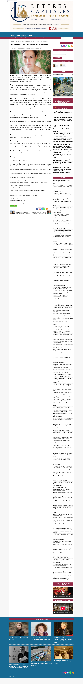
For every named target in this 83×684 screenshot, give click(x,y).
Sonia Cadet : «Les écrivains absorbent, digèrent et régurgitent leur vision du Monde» (40, 639)
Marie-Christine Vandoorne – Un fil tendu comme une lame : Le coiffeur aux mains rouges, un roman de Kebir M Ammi (62, 449)
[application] (63, 592)
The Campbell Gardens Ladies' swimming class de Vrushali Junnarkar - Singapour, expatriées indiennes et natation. (62, 135)
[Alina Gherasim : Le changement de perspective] (19, 629)
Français (10, 0)
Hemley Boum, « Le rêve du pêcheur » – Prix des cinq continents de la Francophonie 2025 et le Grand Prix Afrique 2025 (62, 415)
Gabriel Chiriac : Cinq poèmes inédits (60, 487)
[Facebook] (37, 209)
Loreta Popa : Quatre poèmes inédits (60, 260)
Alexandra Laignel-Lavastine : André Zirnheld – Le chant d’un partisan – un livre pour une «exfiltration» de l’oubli (62, 484)
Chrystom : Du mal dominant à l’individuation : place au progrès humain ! (63, 661)
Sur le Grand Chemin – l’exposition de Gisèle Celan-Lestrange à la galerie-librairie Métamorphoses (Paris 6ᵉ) (61, 268)
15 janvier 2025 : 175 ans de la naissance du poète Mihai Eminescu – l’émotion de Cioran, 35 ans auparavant (63, 549)
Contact (31, 35)
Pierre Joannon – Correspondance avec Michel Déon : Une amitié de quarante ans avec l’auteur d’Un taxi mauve (62, 497)
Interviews (39, 32)
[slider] (62, 596)
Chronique (31, 32)
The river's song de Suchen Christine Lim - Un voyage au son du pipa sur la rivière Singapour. (62, 156)
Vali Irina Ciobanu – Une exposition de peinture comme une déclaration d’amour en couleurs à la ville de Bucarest (62, 572)
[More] (47, 209)
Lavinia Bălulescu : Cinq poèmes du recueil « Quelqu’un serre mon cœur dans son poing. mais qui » (62, 254)
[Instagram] (40, 209)
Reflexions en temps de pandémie (24, 48)
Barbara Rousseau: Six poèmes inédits (60, 367)
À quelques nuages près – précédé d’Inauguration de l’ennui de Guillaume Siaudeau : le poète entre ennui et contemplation (62, 292)
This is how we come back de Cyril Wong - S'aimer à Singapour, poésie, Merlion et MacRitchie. (62, 130)
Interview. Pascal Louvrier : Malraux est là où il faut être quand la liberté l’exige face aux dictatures (62, 323)
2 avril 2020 (14, 48)
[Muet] (69, 596)
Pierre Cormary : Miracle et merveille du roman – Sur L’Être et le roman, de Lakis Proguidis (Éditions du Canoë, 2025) (63, 245)
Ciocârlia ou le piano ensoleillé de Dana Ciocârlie (62, 302)
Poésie (25, 32)
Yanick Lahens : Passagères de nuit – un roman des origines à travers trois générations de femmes (62, 404)
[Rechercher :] (67, 37)
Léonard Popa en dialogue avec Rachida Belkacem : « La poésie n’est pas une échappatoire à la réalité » (61, 216)
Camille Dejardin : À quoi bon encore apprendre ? (62, 376)
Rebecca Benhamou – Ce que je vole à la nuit (62, 374)
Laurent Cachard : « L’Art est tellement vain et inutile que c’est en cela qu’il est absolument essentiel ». (19, 666)
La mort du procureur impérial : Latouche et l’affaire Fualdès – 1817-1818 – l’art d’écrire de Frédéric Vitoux (62, 472)
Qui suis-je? (18, 32)
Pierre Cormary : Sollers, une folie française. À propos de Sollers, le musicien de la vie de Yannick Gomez (63, 318)
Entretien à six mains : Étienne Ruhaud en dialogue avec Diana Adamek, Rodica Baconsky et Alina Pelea (63, 420)
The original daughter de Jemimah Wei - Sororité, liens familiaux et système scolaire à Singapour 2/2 (62, 112)
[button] (62, 592)
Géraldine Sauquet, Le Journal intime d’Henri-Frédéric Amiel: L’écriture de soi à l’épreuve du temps (62, 182)
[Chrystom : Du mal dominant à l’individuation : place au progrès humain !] (64, 652)
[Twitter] (42, 209)
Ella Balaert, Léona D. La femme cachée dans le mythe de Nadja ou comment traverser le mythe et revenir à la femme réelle (62, 272)
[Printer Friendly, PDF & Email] (13, 205)
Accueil (11, 32)
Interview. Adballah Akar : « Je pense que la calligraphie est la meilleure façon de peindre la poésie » (62, 459)
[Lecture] (54, 596)
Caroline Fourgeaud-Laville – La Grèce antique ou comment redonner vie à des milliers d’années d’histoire (62, 389)
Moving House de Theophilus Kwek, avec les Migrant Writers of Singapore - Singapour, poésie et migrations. (62, 151)
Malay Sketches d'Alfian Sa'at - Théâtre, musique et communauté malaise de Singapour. (62, 125)
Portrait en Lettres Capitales (51, 32)
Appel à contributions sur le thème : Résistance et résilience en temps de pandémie (41, 663)
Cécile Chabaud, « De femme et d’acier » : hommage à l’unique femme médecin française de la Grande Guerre (63, 561)
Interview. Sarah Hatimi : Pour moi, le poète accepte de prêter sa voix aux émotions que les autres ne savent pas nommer (62, 195)
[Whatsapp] (44, 209)
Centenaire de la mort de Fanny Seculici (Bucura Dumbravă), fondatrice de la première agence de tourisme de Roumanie (62, 249)
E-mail (54, 53)
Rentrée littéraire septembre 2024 (18, 35)
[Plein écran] (71, 596)
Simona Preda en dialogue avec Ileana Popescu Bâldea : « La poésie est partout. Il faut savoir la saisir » (62, 186)
